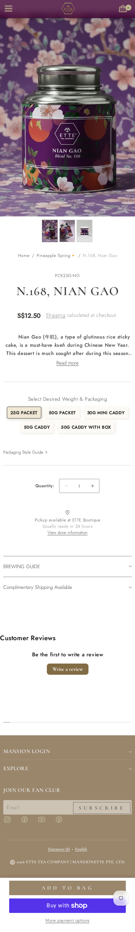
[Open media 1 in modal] (67, 114)
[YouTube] (45, 822)
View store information (67, 532)
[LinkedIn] (63, 822)
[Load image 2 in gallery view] (67, 231)
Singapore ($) (59, 849)
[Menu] (8, 9)
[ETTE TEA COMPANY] (67, 9)
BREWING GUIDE (21, 566)
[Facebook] (28, 822)
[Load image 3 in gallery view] (84, 231)
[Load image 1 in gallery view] (50, 231)
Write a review (67, 669)
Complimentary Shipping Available (37, 587)
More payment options (67, 920)
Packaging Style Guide (23, 452)
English (81, 849)
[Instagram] (11, 822)
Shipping (55, 315)
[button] (124, 9)
